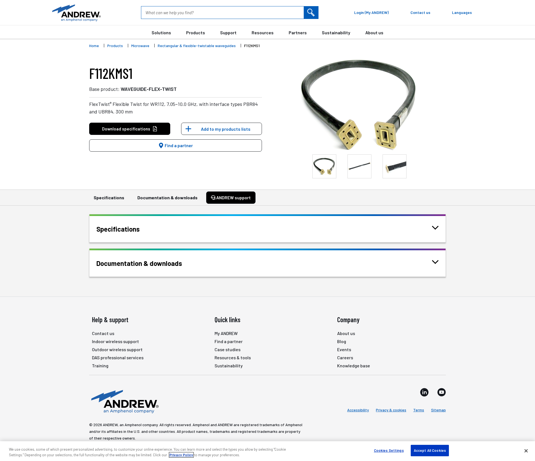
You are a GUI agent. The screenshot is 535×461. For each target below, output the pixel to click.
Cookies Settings (389, 450)
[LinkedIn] (424, 392)
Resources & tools (233, 357)
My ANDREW (226, 333)
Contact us (103, 333)
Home (94, 45)
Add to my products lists (226, 129)
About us (374, 32)
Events (344, 349)
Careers (345, 357)
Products (195, 32)
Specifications (109, 197)
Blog (341, 341)
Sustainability (336, 32)
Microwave (140, 45)
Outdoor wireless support (117, 349)
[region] (267, 451)
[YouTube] (441, 392)
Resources (263, 32)
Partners (298, 32)
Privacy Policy (181, 455)
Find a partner (178, 145)
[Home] (124, 401)
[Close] (526, 451)
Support (228, 32)
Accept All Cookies (430, 450)
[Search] (311, 12)
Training (100, 365)
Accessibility (358, 409)
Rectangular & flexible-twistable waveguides (197, 45)
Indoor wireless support (115, 341)
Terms (418, 409)
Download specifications (126, 128)
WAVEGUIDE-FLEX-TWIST (149, 89)
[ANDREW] (76, 12)
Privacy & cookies (391, 409)
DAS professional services (118, 357)
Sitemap (438, 409)
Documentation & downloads (167, 197)
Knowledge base (353, 365)
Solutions (161, 32)
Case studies (227, 349)
